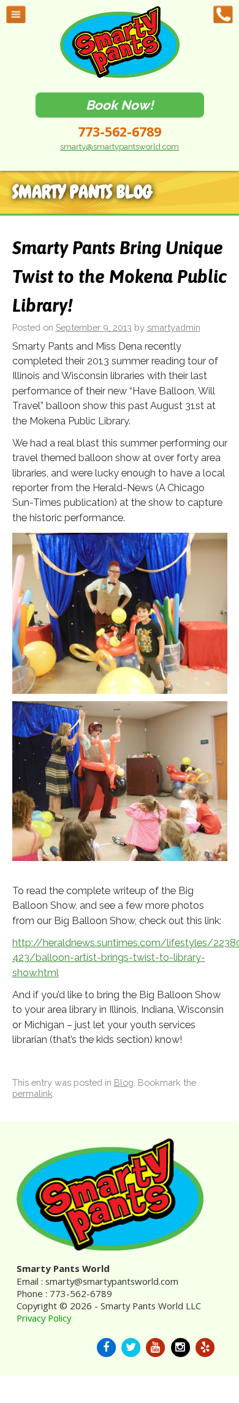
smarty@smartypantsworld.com (119, 146)
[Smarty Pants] (120, 75)
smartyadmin (173, 327)
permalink (32, 1093)
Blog (124, 1082)
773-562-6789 (119, 131)
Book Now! (119, 105)
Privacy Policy (44, 1318)
